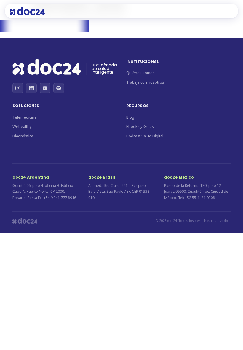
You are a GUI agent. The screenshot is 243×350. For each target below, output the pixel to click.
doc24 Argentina (30, 177)
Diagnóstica (22, 136)
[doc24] (64, 68)
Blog (130, 117)
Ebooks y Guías (140, 126)
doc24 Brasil (101, 177)
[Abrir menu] (228, 11)
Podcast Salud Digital (144, 136)
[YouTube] (45, 88)
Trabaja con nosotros (145, 82)
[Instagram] (17, 88)
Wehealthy (22, 126)
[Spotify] (58, 88)
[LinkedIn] (31, 88)
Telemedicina (24, 117)
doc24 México (179, 177)
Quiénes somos (140, 72)
